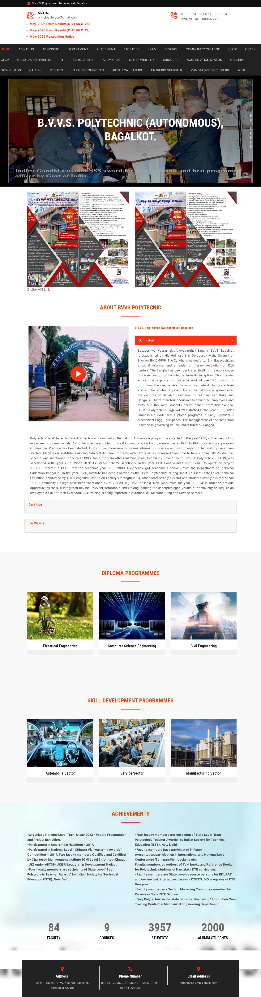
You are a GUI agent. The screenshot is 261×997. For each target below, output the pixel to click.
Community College (202, 49)
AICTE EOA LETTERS (126, 70)
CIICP (4, 60)
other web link (141, 60)
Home (5, 49)
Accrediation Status (204, 60)
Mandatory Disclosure (210, 70)
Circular (170, 60)
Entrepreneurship (166, 70)
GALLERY (236, 60)
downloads (10, 70)
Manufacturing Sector (203, 773)
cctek (250, 49)
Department (77, 49)
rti (61, 60)
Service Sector (132, 773)
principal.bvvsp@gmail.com (58, 15)
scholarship (83, 60)
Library (170, 49)
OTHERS (34, 70)
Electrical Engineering (60, 646)
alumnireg (111, 60)
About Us (26, 49)
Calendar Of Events (33, 60)
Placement (105, 49)
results (56, 70)
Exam (151, 49)
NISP (241, 70)
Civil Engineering (203, 646)
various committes (87, 70)
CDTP (232, 49)
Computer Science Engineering (132, 646)
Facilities (131, 49)
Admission (50, 49)
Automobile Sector (60, 773)
